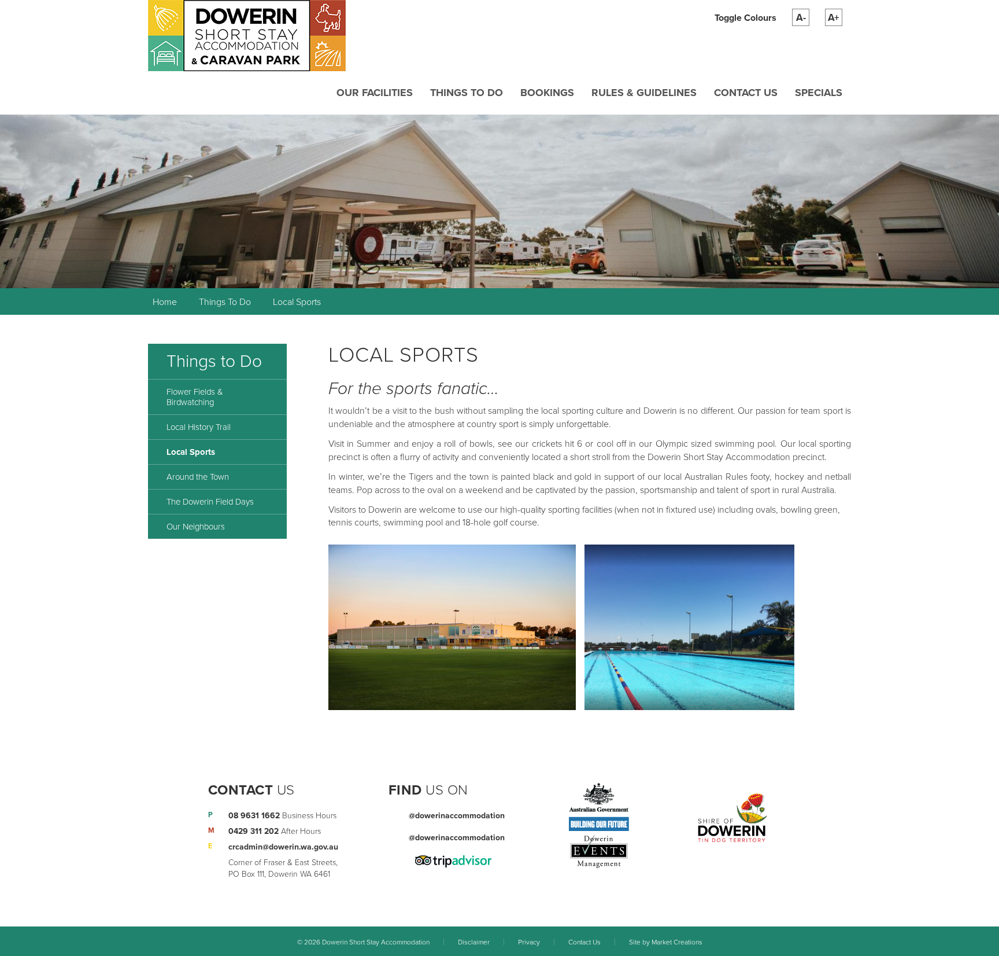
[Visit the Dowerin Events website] (599, 852)
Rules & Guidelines (644, 92)
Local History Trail (198, 427)
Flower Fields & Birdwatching (194, 397)
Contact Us (746, 92)
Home (165, 302)
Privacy (529, 942)
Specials (818, 92)
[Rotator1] (499, 201)
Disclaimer (474, 942)
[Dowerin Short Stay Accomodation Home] (247, 35)
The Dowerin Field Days (210, 502)
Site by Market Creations (665, 942)
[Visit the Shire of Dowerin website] (732, 817)
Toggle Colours (745, 18)
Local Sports (297, 302)
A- (801, 18)
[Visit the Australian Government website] (599, 808)
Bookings (547, 92)
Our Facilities (374, 92)
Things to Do (466, 92)
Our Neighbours (195, 526)
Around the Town (197, 477)
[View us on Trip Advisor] (453, 860)
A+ (833, 18)
